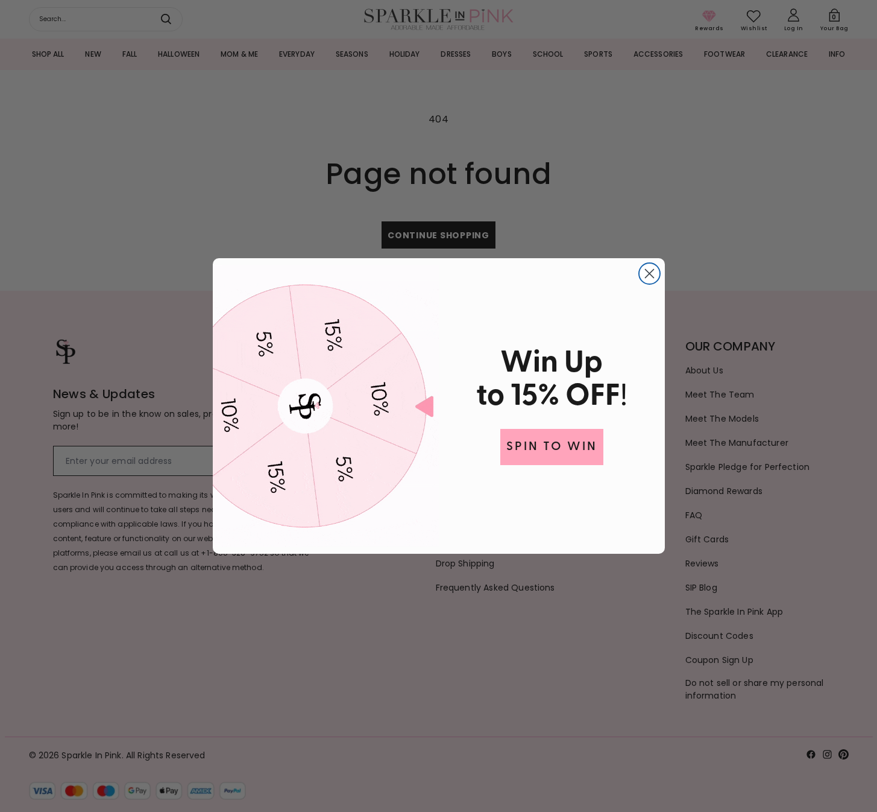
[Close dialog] (649, 273)
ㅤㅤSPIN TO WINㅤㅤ (551, 447)
